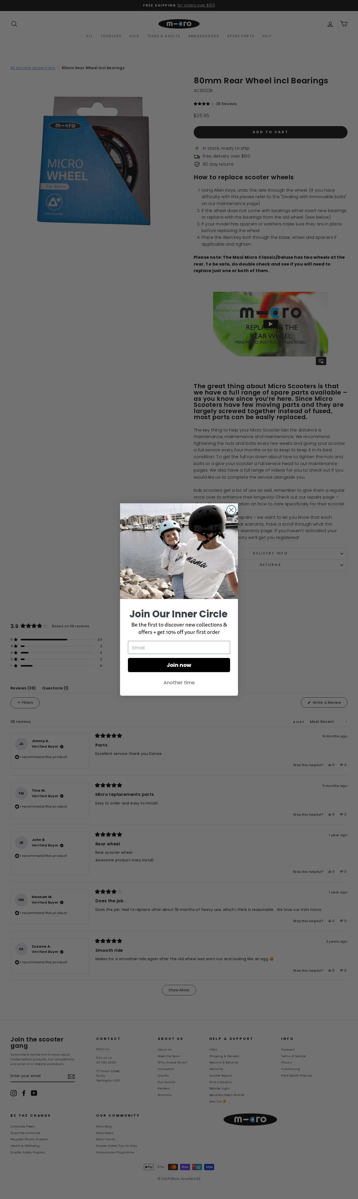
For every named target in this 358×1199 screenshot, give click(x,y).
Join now (179, 665)
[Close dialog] (231, 510)
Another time (179, 682)
